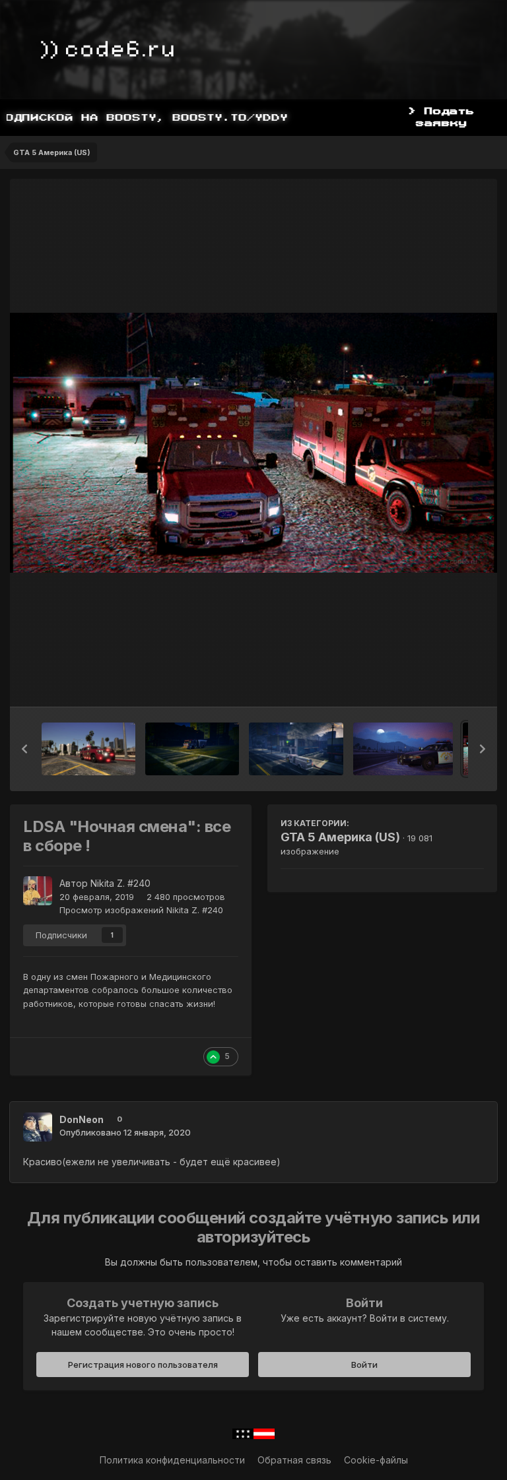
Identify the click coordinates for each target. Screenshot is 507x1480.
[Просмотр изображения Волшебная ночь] (403, 749)
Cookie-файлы (376, 1459)
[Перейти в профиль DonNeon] (37, 1127)
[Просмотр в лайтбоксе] (253, 443)
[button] (24, 748)
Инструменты (437, 683)
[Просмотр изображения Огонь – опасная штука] (296, 749)
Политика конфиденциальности (172, 1459)
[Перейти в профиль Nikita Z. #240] (37, 890)
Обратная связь (294, 1459)
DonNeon (81, 1119)
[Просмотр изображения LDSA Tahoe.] (88, 749)
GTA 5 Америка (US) (340, 837)
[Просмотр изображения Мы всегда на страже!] (192, 749)
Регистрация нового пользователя (143, 1364)
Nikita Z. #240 (120, 883)
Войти (364, 1364)
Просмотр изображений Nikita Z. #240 (141, 910)
